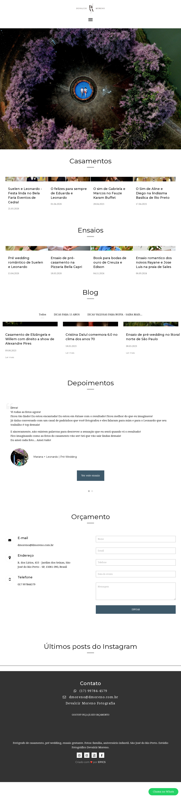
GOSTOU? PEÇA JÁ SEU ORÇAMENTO (90, 715)
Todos (42, 314)
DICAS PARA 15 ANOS (67, 314)
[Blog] (94, 755)
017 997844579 (26, 584)
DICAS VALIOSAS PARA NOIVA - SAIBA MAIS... (114, 314)
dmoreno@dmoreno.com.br (36, 545)
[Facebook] (101, 755)
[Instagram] (79, 755)
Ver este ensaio (90, 475)
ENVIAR (136, 609)
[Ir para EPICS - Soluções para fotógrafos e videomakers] (90, 761)
